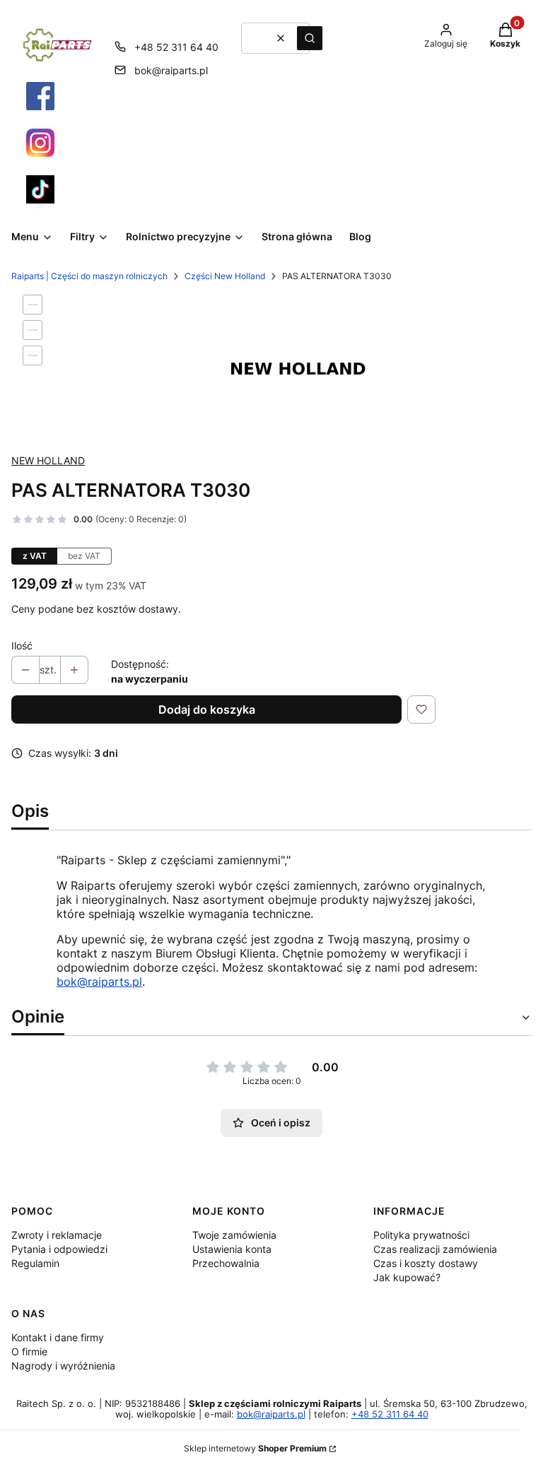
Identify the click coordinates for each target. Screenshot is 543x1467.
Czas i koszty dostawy (425, 1263)
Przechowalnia (225, 1263)
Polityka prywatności (421, 1235)
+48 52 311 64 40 (176, 47)
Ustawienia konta (232, 1249)
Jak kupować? (406, 1277)
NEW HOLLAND (48, 460)
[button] (309, 38)
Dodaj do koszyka (206, 709)
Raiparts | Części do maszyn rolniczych (89, 276)
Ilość (22, 646)
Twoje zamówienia (234, 1235)
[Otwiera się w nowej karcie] (40, 96)
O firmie (29, 1351)
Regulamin (35, 1263)
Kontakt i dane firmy (57, 1337)
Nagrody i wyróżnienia (63, 1366)
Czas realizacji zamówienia (435, 1249)
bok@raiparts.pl (171, 70)
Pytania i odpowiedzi (59, 1249)
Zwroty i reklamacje (56, 1235)
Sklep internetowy (255, 1448)
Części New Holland (225, 276)
